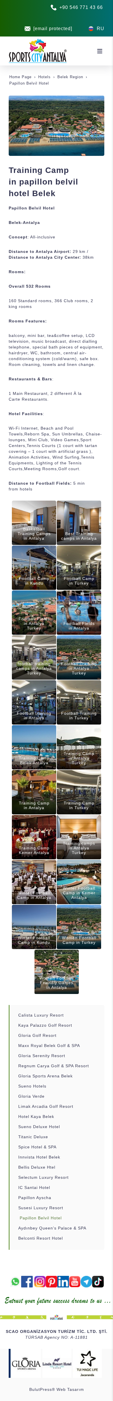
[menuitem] (57, 1015)
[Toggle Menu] (99, 51)
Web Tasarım (70, 1389)
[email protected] (52, 28)
